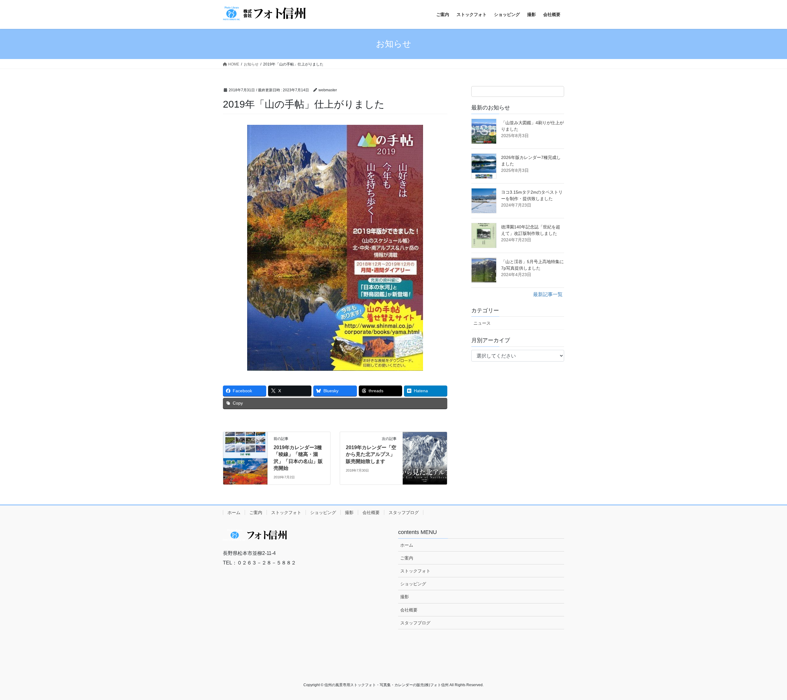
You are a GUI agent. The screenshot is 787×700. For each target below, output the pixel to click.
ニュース (482, 323)
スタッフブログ (404, 512)
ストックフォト (286, 512)
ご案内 (255, 512)
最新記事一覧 (548, 294)
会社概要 (371, 512)
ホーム (233, 512)
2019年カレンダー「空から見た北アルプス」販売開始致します (371, 454)
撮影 (349, 512)
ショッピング (323, 512)
